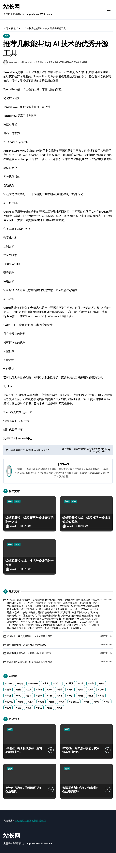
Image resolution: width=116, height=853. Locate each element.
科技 (62, 701)
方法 (102, 695)
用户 (31, 701)
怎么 (29, 695)
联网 (9, 707)
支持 (81, 695)
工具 (62, 62)
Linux (9, 683)
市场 (9, 695)
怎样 (40, 695)
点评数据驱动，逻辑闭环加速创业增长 (26, 644)
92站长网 (19, 820)
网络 (108, 701)
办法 (29, 689)
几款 (56, 62)
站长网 (11, 6)
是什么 (10, 701)
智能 (21, 701)
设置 (50, 707)
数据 (91, 695)
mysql (20, 683)
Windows (34, 683)
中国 (47, 683)
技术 (79, 62)
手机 (50, 695)
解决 (40, 707)
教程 (6, 36)
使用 (9, 689)
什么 (81, 683)
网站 (97, 701)
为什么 (58, 683)
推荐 (85, 62)
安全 (81, 689)
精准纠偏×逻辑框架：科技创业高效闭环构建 (29, 661)
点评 (10, 729)
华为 (40, 689)
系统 (87, 701)
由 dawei (13, 62)
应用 (19, 695)
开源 (74, 62)
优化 (102, 683)
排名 (71, 695)
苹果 (29, 707)
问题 (60, 707)
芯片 (19, 707)
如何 (71, 689)
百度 (52, 701)
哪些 (60, 689)
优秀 (50, 62)
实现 (91, 689)
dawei (64, 464)
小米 (102, 689)
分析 (19, 689)
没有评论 (40, 62)
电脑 (42, 701)
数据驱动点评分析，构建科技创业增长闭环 (29, 653)
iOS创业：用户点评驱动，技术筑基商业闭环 (29, 636)
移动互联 (75, 701)
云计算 (70, 683)
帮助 (68, 62)
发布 (50, 689)
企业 (92, 683)
